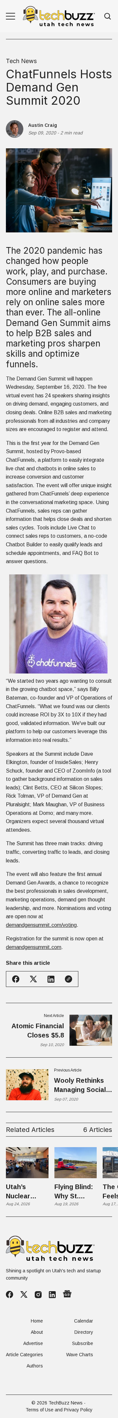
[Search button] (108, 16)
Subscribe (82, 1343)
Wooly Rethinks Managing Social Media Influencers (82, 1085)
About (37, 1332)
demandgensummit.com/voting (41, 925)
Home (37, 1321)
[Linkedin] (52, 1294)
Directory (83, 1332)
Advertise (33, 1343)
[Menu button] (10, 16)
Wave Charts (79, 1354)
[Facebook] (9, 1294)
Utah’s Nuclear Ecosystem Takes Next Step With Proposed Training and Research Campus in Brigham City (26, 1192)
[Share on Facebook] (15, 979)
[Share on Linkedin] (51, 979)
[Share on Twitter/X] (33, 979)
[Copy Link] (68, 979)
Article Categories (24, 1354)
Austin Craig (42, 125)
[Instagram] (38, 1294)
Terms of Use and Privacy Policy (59, 1409)
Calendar (83, 1321)
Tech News (21, 61)
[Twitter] (24, 1294)
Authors (35, 1365)
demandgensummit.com (33, 947)
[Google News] (67, 1294)
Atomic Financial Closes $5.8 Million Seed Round (37, 1031)
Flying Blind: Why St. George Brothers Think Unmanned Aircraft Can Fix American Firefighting (74, 1192)
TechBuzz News (66, 1402)
